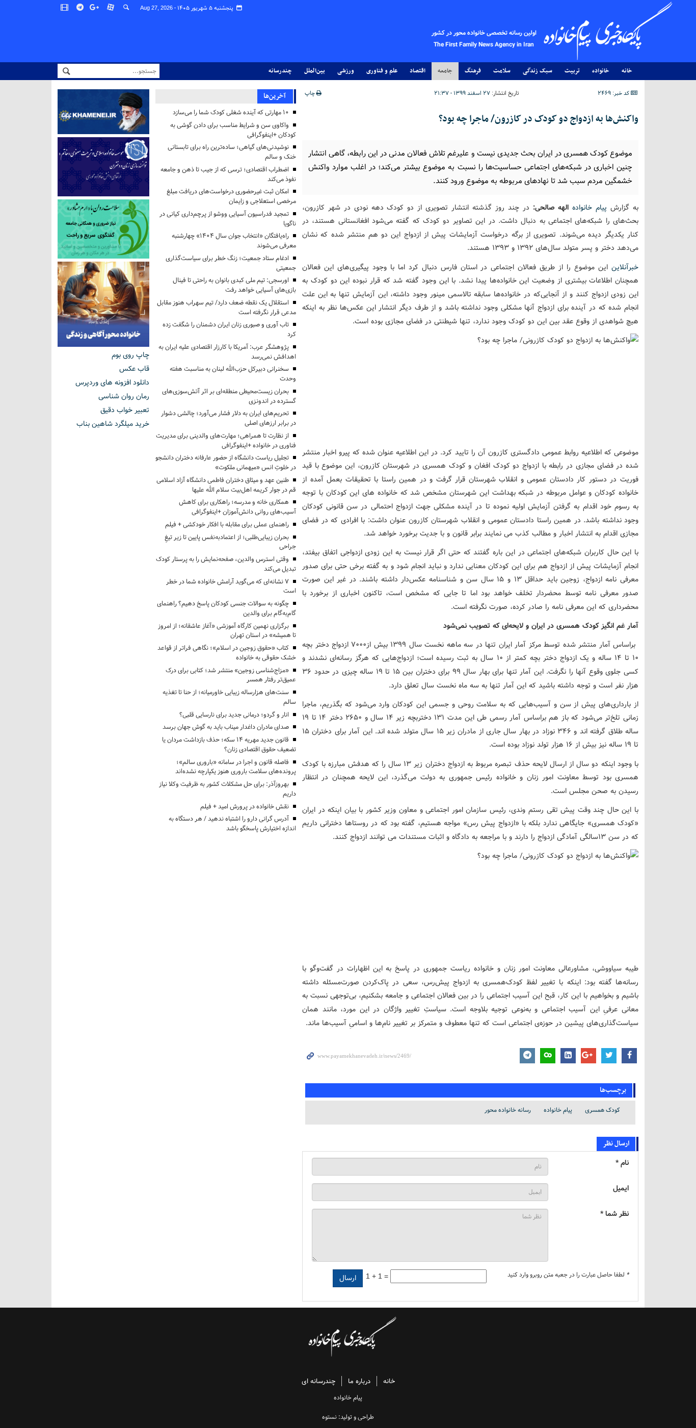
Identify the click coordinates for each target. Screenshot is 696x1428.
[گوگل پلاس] (95, 7)
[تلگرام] (80, 7)
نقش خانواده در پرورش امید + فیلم (244, 806)
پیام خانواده (589, 207)
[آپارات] (111, 7)
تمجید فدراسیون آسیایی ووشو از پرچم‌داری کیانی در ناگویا (227, 218)
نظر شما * (614, 1214)
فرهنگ (473, 71)
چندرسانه (280, 71)
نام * (622, 1163)
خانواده (600, 71)
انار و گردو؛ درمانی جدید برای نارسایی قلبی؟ (234, 715)
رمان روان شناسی (123, 396)
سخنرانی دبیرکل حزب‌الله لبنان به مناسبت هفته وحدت (233, 374)
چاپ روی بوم (130, 355)
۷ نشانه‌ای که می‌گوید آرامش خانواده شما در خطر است (231, 586)
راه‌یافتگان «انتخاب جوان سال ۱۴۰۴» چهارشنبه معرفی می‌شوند (234, 240)
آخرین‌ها (274, 96)
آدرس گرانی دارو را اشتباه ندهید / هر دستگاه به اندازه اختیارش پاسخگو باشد (232, 823)
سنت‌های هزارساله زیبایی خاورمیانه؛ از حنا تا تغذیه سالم (229, 697)
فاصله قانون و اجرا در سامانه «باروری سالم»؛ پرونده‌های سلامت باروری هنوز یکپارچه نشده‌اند (235, 767)
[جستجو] (126, 7)
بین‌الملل (314, 71)
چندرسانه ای (318, 1381)
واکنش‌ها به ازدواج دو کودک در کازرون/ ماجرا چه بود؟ (538, 119)
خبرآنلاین (624, 267)
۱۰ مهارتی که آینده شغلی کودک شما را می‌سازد (231, 112)
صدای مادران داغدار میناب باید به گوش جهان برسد (226, 727)
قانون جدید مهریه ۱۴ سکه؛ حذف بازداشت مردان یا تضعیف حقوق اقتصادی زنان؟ (229, 744)
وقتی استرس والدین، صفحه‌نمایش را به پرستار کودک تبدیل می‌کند (226, 564)
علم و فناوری (381, 71)
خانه (627, 71)
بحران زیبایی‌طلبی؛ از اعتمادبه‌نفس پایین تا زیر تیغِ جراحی (230, 542)
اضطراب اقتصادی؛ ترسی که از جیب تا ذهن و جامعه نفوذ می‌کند (228, 174)
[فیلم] (65, 7)
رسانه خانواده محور (508, 1110)
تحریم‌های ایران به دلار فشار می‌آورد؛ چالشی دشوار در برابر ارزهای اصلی (228, 418)
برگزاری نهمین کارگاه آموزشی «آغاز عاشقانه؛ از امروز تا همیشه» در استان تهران (227, 631)
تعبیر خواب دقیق (124, 410)
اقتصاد (417, 71)
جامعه (445, 71)
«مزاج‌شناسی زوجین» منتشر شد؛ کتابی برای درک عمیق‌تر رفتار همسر (231, 675)
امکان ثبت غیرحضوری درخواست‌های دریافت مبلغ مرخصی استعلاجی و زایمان (231, 196)
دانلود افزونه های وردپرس (112, 382)
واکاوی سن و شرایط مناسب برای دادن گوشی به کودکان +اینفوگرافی (233, 130)
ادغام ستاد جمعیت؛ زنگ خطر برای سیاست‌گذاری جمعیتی (231, 263)
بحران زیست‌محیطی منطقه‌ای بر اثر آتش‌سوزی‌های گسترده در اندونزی (229, 396)
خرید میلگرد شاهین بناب (112, 423)
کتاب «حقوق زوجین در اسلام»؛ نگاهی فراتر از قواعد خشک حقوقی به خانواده (226, 652)
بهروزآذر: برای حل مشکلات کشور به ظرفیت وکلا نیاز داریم (227, 789)
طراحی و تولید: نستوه (348, 1417)
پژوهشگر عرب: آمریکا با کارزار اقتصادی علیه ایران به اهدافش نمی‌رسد (227, 352)
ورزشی (345, 71)
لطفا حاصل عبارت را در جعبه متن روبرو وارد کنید (568, 1275)
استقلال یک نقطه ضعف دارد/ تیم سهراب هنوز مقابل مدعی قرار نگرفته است (226, 307)
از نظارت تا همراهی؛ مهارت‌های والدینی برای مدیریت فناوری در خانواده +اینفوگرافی (226, 440)
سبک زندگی (537, 71)
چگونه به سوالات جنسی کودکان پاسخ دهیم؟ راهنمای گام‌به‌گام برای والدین (226, 608)
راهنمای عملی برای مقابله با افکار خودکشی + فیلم (227, 524)
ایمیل (621, 1188)
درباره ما (359, 1381)
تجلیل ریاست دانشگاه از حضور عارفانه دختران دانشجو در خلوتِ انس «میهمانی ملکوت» (225, 462)
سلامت (502, 71)
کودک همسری (602, 1110)
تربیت (572, 71)
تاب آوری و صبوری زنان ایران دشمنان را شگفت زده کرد (229, 329)
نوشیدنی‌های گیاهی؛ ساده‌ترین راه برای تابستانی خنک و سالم (232, 152)
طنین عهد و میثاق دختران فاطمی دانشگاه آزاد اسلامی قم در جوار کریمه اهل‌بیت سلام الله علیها (226, 485)
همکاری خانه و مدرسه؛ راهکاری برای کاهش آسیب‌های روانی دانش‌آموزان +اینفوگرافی (237, 507)
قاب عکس (134, 368)
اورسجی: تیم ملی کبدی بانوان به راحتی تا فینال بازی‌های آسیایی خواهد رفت (234, 285)
